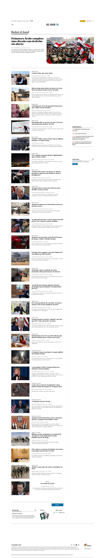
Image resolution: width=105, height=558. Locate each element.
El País (33, 143)
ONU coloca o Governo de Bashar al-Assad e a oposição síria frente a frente (47, 450)
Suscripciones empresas (57, 554)
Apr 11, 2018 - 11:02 (45, 177)
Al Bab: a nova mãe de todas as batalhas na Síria (47, 468)
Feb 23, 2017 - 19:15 (47, 453)
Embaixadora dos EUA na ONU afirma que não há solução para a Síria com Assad (47, 336)
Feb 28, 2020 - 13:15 (48, 92)
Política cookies (30, 554)
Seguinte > (57, 504)
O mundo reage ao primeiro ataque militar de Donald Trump (47, 353)
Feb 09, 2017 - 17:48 (49, 486)
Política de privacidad (38, 554)
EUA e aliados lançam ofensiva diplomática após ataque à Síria (47, 156)
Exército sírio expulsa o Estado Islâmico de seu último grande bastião (47, 253)
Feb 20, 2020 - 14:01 (45, 110)
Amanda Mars (34, 323)
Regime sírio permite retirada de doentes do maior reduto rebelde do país (47, 238)
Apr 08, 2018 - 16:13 (47, 224)
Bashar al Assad (20, 32)
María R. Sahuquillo (36, 92)
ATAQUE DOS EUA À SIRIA (36, 416)
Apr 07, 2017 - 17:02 (43, 356)
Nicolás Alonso (35, 389)
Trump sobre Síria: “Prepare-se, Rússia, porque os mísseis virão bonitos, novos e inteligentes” (46, 173)
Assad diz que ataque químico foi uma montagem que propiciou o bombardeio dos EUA (46, 287)
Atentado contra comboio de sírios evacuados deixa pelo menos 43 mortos (46, 271)
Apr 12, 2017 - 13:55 (46, 307)
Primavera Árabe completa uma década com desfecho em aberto (27, 41)
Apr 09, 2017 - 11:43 (44, 340)
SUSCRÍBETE (82, 21)
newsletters (75, 159)
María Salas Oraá (35, 307)
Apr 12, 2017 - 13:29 (46, 323)
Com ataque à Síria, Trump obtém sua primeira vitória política (46, 368)
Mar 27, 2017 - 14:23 (43, 440)
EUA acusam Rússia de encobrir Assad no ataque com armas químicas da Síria (47, 303)
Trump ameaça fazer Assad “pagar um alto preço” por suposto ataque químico (47, 220)
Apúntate (75, 163)
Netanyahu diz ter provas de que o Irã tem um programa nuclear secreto (47, 123)
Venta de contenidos (18, 554)
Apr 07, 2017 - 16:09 (49, 371)
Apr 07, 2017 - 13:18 (47, 389)
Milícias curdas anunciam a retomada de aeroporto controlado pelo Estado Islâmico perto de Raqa (46, 436)
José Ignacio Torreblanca (37, 404)
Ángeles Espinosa (14, 47)
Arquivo (42, 510)
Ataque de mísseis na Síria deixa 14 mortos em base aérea (47, 205)
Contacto (13, 554)
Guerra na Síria (35, 104)
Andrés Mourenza (35, 471)
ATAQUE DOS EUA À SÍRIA (36, 350)
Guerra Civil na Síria (36, 432)
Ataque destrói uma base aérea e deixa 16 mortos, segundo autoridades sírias (47, 418)
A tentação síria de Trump (41, 401)
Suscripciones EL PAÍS (49, 554)
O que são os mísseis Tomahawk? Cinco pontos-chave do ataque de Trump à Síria (47, 385)
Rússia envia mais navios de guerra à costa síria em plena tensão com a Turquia (47, 89)
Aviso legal (25, 554)
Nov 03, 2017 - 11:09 (47, 256)
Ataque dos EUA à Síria (36, 383)
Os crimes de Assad (47, 483)
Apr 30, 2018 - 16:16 (47, 126)
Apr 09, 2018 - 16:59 (49, 192)
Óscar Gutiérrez (35, 75)
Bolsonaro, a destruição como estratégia (81, 130)
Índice (65, 554)
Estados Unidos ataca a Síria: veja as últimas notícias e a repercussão (47, 139)
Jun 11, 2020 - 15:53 (45, 75)
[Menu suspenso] (12, 24)
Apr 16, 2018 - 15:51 (39, 143)
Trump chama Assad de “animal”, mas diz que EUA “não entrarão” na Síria (47, 320)
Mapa (43, 554)
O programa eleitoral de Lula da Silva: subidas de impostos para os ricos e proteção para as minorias (83, 138)
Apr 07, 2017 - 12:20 (47, 404)
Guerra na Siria (35, 71)
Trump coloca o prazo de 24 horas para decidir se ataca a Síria (46, 189)
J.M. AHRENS (34, 177)
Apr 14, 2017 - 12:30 (47, 291)
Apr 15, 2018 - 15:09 (49, 159)
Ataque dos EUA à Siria (36, 399)
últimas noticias (76, 126)
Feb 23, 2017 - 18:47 (47, 471)
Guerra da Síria (35, 137)
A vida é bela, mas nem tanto (42, 73)
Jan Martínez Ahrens (36, 159)
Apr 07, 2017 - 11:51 (43, 422)
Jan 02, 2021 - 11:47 (25, 47)
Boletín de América (17, 513)
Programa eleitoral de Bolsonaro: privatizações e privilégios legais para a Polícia (82, 143)
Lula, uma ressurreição (81, 133)
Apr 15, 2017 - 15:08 (47, 274)
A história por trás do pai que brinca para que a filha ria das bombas (47, 106)
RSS (63, 554)
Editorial (47, 481)
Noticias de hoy (70, 554)
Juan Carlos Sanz (35, 126)
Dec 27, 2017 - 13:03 (43, 241)
